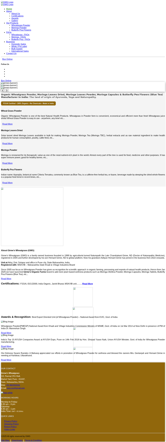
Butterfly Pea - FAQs (20, 39)
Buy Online (7, 59)
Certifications (17, 16)
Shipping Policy (11, 424)
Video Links (9, 429)
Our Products (12, 23)
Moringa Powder (19, 28)
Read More (7, 124)
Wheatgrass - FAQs (20, 35)
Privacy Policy (10, 421)
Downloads (17, 440)
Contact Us (11, 53)
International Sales (20, 51)
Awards (14, 18)
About (9, 11)
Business (10, 42)
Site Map (5, 440)
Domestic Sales (18, 44)
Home (9, 9)
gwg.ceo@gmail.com (16, 388)
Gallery (14, 21)
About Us (15, 13)
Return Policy (10, 427)
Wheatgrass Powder (20, 25)
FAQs (8, 32)
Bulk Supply (17, 49)
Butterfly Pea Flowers (21, 30)
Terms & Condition (33, 440)
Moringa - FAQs (18, 37)
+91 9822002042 (13, 385)
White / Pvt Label (19, 46)
